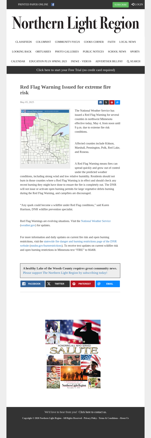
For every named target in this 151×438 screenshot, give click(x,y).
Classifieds (23, 42)
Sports (135, 51)
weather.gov (28, 225)
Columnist (43, 42)
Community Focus (67, 42)
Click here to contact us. (93, 412)
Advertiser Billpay (109, 61)
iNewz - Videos (81, 61)
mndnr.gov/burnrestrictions (46, 245)
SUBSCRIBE (121, 4)
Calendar (18, 61)
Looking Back (21, 51)
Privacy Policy (90, 418)
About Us (124, 418)
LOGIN (138, 4)
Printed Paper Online (33, 4)
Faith (111, 42)
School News (117, 51)
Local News (127, 42)
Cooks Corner (94, 42)
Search (134, 61)
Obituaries (43, 51)
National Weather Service (96, 221)
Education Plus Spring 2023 (48, 61)
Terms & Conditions (108, 418)
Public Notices (93, 51)
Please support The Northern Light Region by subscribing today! (65, 273)
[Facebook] (53, 4)
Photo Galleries (67, 51)
